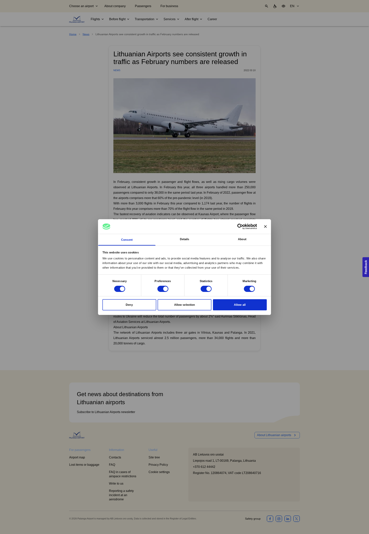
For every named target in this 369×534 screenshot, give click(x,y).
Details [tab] (184, 239)
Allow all (240, 304)
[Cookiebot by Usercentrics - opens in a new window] (240, 226)
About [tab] (242, 239)
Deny (129, 304)
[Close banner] (265, 226)
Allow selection (184, 304)
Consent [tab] (127, 239)
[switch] (162, 289)
